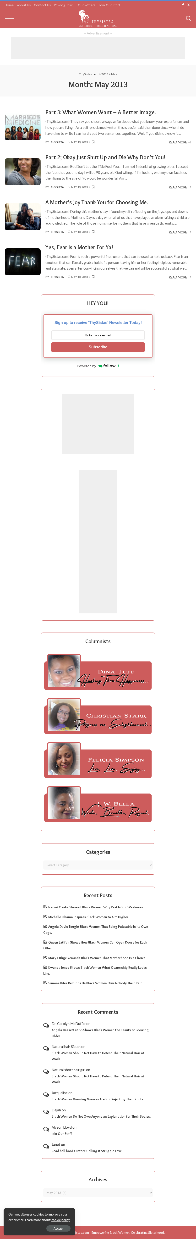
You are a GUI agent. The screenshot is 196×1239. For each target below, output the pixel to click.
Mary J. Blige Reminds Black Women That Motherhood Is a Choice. (97, 958)
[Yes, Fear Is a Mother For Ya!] (23, 261)
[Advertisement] (98, 48)
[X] (188, 5)
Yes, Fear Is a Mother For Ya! (79, 247)
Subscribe (98, 347)
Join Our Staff (62, 1134)
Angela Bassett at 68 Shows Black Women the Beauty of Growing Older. (100, 1033)
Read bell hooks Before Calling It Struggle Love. (87, 1151)
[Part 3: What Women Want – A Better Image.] (23, 126)
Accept (58, 1228)
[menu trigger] (11, 18)
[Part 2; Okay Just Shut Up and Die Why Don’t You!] (23, 171)
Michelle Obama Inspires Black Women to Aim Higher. (88, 917)
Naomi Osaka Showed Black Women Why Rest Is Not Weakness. (96, 907)
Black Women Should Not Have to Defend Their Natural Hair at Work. (98, 1056)
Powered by (86, 366)
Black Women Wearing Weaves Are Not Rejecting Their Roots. (98, 1099)
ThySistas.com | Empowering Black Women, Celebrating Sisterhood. (116, 1232)
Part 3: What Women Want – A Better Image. (100, 112)
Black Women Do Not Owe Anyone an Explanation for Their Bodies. (101, 1116)
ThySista (57, 142)
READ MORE (178, 142)
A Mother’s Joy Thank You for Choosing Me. (96, 202)
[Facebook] (183, 5)
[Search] (188, 18)
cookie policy (60, 1220)
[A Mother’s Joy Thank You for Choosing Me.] (23, 216)
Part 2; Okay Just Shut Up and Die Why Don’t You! (105, 157)
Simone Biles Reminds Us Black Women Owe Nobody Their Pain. (95, 983)
